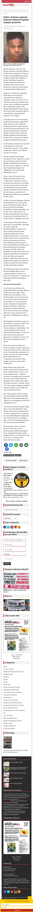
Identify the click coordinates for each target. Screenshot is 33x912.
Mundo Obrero (7, 697)
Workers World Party (9, 726)
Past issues (16, 658)
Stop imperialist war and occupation (14, 710)
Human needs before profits (11, 687)
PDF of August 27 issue (16, 762)
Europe (5, 679)
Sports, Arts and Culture (10, 708)
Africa (5, 666)
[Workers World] (16, 5)
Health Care (6, 684)
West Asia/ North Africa (10, 718)
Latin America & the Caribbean (12, 692)
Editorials (6, 677)
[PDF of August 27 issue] (6, 765)
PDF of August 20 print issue (18, 773)
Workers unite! (7, 723)
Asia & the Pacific (8, 669)
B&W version (16, 656)
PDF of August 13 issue (16, 778)
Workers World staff (13, 26)
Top (4, 713)
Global (5, 682)
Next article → (24, 460)
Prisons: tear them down (10, 700)
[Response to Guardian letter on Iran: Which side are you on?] (6, 770)
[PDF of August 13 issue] (6, 781)
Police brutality (8, 455)
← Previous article (10, 460)
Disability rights (8, 674)
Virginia (18, 455)
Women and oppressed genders (12, 721)
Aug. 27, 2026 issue (16, 655)
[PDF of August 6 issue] (6, 786)
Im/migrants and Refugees (11, 690)
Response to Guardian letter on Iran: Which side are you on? (19, 768)
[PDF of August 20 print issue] (6, 776)
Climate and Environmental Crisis (13, 671)
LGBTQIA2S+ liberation (10, 695)
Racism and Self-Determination (12, 702)
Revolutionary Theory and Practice (13, 705)
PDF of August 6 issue (16, 783)
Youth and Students (9, 728)
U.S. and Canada (8, 715)
